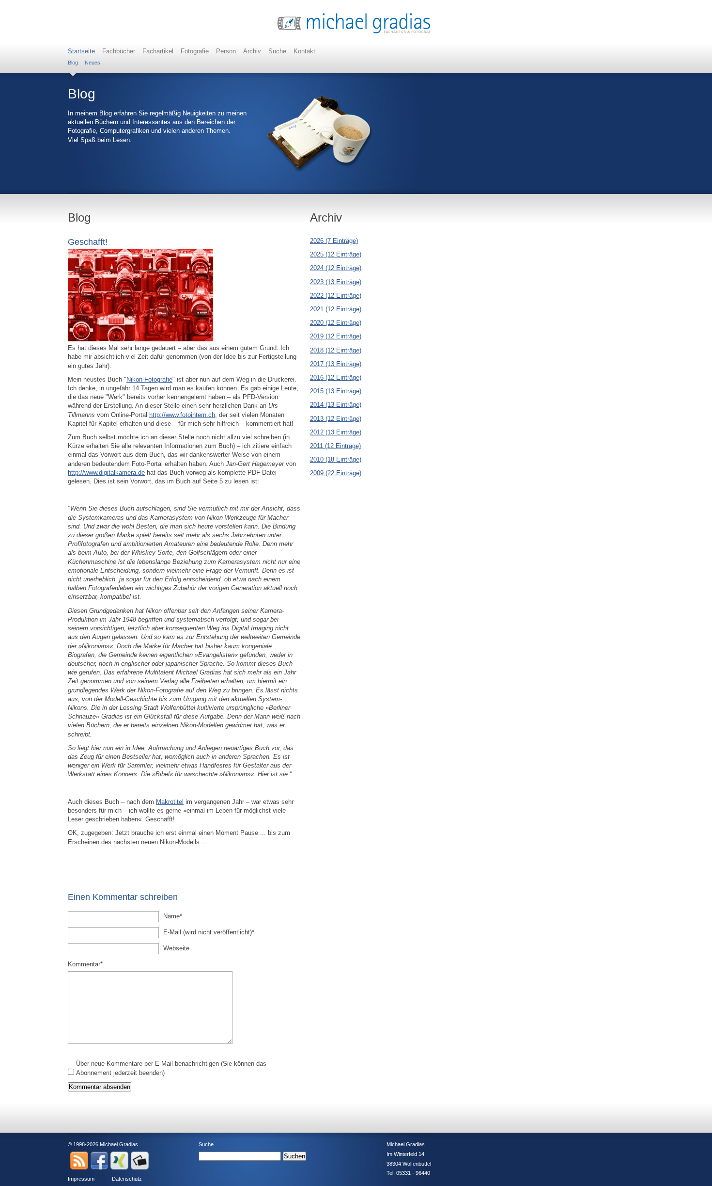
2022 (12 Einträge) (335, 295)
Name (177, 916)
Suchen (294, 1156)
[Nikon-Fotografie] (140, 339)
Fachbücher (118, 51)
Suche (277, 51)
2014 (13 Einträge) (335, 404)
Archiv (252, 51)
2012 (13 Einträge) (335, 432)
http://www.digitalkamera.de (106, 472)
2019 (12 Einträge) (335, 336)
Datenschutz (127, 1179)
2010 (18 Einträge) (335, 459)
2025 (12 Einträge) (335, 254)
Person (226, 51)
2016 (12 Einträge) (335, 377)
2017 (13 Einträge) (335, 364)
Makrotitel (170, 801)
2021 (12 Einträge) (335, 309)
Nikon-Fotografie (149, 379)
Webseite (176, 948)
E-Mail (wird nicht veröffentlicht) (208, 932)
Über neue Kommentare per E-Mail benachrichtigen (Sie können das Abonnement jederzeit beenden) (171, 1068)
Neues (92, 62)
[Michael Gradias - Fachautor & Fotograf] (354, 32)
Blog (73, 62)
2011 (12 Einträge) (335, 445)
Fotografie (195, 51)
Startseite (81, 51)
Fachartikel (157, 51)
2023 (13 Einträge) (335, 282)
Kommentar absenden (99, 1086)
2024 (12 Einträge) (335, 268)
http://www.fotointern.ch (182, 414)
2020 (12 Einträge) (335, 322)
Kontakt (304, 51)
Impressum (81, 1179)
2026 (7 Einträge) (334, 240)
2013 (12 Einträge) (335, 418)
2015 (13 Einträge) (335, 391)
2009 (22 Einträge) (335, 473)
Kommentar (85, 964)
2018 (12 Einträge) (335, 350)
